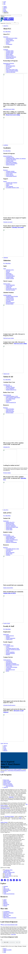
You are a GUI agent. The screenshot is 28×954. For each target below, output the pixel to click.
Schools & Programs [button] (7, 156)
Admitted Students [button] (7, 295)
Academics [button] (5, 145)
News (4, 8)
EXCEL (8, 650)
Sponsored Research (10, 653)
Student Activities (7, 781)
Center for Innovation (10, 72)
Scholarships (8, 400)
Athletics (5, 7)
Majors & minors (7, 890)
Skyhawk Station (9, 303)
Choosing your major (7, 222)
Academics (19, 769)
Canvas (7, 647)
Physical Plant (9, 666)
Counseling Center (10, 536)
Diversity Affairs (9, 53)
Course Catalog (9, 173)
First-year (8, 271)
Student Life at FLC (10, 522)
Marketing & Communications (12, 664)
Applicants (11, 797)
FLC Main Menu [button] (7, 31)
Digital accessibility (7, 949)
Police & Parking (9, 541)
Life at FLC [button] (5, 509)
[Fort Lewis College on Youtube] (8, 880)
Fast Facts (8, 41)
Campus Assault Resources (12, 539)
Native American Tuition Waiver (13, 397)
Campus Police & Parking (11, 667)
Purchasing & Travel (10, 669)
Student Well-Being (10, 538)
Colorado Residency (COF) (12, 396)
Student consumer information (9, 917)
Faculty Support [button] (6, 644)
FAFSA (7, 401)
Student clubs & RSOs (8, 587)
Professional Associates (11, 56)
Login (4, 952)
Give (4, 4)
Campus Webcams (10, 40)
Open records (6, 904)
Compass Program (10, 298)
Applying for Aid (9, 410)
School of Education (10, 164)
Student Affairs (9, 54)
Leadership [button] (5, 49)
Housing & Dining (10, 523)
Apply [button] (4, 268)
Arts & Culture (9, 529)
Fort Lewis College (13, 769)
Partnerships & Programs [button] (8, 63)
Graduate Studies (9, 161)
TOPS (4, 951)
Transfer (8, 272)
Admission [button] (5, 257)
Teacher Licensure (10, 278)
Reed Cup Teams (9, 786)
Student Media (9, 528)
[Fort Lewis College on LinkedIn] (14, 880)
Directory (5, 11)
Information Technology (11, 663)
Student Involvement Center (12, 527)
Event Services (9, 662)
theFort (7, 670)
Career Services (9, 550)
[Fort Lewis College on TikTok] (11, 880)
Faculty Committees (10, 652)
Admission (5, 886)
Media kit (5, 903)
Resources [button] (5, 170)
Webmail (5, 905)
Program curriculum (7, 783)
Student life (5, 891)
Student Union (9, 553)
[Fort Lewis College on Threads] (16, 880)
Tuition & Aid (9, 386)
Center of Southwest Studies (12, 70)
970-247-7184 (8, 874)
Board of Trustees (10, 55)
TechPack (8, 554)
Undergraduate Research (11, 176)
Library (7, 185)
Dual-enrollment (9, 274)
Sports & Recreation (10, 524)
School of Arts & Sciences (11, 163)
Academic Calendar (10, 171)
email (20, 817)
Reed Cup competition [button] (8, 784)
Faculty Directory (10, 174)
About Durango (9, 39)
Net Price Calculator (10, 387)
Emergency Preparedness (11, 542)
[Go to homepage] (7, 22)
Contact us (5, 787)
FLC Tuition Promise (10, 398)
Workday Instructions (10, 638)
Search (2, 15)
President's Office (10, 50)
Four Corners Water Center (12, 69)
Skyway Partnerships (10, 65)
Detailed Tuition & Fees (11, 389)
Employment (6, 914)
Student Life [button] (6, 521)
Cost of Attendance (10, 388)
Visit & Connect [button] (6, 283)
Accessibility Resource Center (12, 187)
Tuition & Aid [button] (6, 373)
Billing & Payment (10, 411)
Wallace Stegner (4, 822)
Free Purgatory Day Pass (11, 288)
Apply (4, 1)
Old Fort (8, 68)
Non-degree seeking (10, 276)
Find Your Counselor (10, 289)
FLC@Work (8, 67)
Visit (4, 2)
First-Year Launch (10, 300)
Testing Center (9, 183)
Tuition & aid (6, 888)
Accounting (8, 668)
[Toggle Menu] (14, 22)
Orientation (8, 301)
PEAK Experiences (10, 302)
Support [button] (5, 181)
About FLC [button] (5, 25)
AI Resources (9, 661)
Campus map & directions (8, 893)
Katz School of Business (11, 162)
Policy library (6, 916)
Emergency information (8, 912)
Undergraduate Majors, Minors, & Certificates (16, 158)
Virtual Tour (8, 287)
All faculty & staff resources (9, 705)
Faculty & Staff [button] (6, 623)
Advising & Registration (11, 172)
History (7, 43)
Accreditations (9, 44)
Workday (8, 637)
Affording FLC (6, 447)
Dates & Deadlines (10, 409)
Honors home (6, 779)
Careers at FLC (9, 639)
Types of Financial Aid (11, 402)
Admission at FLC (10, 269)
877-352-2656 (8, 873)
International (8, 273)
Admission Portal (9, 297)
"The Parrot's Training (9, 816)
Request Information (10, 285)
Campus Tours (9, 286)
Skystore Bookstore (10, 552)
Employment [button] (6, 634)
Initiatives (8, 64)
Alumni (5, 6)
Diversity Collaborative (11, 525)
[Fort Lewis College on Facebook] (5, 880)
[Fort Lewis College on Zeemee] (19, 880)
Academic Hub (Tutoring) (11, 182)
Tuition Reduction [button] (7, 395)
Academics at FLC (10, 157)
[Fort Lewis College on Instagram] (2, 880)
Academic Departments (11, 159)
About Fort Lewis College (11, 38)
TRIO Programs (9, 186)
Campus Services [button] (7, 659)
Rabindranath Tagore (5, 807)
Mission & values (7, 915)
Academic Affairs (10, 52)
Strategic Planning (10, 58)
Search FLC (3, 23)
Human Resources (10, 635)
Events (4, 10)
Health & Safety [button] (6, 534)
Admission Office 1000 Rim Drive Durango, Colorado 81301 (9, 871)
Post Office (8, 551)
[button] (9, 924)
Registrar (8, 654)
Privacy (5, 948)
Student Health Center (10, 537)
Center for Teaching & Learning (13, 649)
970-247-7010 (8, 876)
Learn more (13, 934)
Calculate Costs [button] (6, 384)
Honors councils (6, 782)
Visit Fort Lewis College (8, 338)
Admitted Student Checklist (12, 296)
